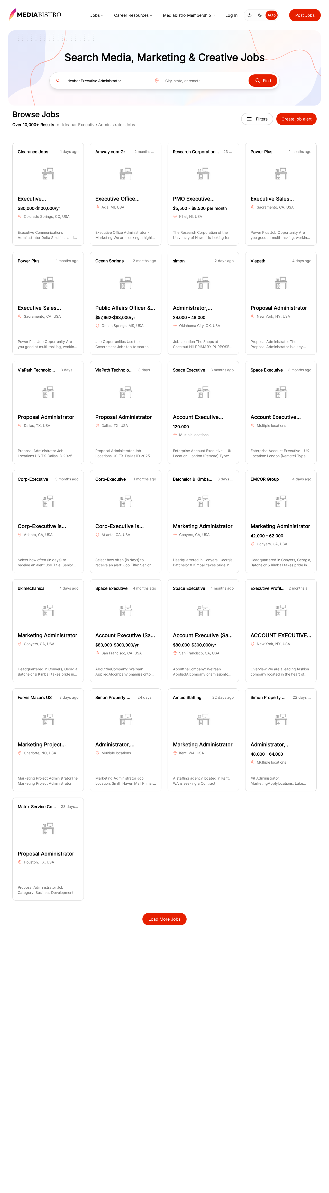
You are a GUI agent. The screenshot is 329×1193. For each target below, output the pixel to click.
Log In (231, 15)
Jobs (95, 15)
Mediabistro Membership (187, 15)
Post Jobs (305, 15)
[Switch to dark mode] (259, 15)
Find (267, 80)
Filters (262, 119)
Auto (272, 15)
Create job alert (296, 119)
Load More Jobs (164, 919)
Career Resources (131, 15)
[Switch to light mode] (249, 15)
